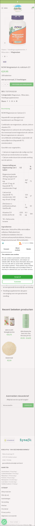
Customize (17, 281)
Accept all (17, 277)
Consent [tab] (6, 249)
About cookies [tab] (17, 249)
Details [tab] (29, 249)
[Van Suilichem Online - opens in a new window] (26, 243)
